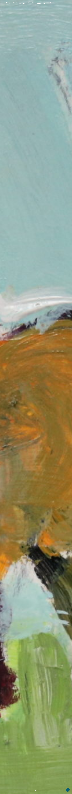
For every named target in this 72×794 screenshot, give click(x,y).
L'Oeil (36, 416)
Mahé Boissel (36, 440)
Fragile (8, 3)
